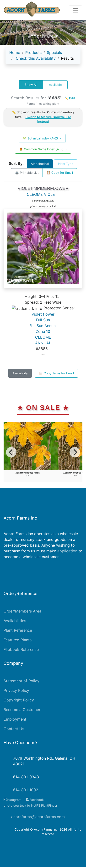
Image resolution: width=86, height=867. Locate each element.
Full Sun (43, 320)
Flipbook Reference (21, 649)
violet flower (43, 314)
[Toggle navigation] (75, 10)
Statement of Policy (21, 680)
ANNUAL (43, 343)
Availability (20, 373)
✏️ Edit (69, 98)
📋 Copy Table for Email (56, 373)
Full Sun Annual (43, 325)
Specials (54, 52)
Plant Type (65, 164)
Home (14, 52)
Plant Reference (18, 630)
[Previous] (11, 452)
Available (55, 85)
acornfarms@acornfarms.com (38, 816)
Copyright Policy (19, 700)
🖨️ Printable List (27, 172)
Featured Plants (18, 639)
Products (33, 52)
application (67, 551)
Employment (15, 719)
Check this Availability (36, 58)
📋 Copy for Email (60, 172)
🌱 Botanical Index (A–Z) (41, 138)
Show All (31, 85)
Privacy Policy (16, 690)
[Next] (75, 452)
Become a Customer (22, 709)
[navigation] (43, 57)
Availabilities (15, 620)
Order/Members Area (22, 611)
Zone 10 (43, 331)
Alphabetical (40, 164)
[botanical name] (43, 250)
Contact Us (14, 728)
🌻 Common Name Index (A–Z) (41, 149)
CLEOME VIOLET (42, 194)
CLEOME (43, 337)
